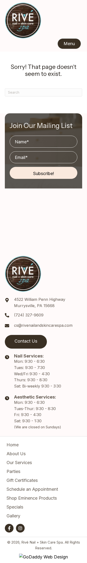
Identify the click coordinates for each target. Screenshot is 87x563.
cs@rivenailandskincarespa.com (43, 325)
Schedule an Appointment (32, 489)
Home (13, 444)
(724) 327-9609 (29, 315)
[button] (69, 43)
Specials (15, 506)
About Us (16, 453)
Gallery (13, 515)
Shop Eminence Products (32, 498)
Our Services (19, 462)
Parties (13, 471)
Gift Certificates (22, 480)
